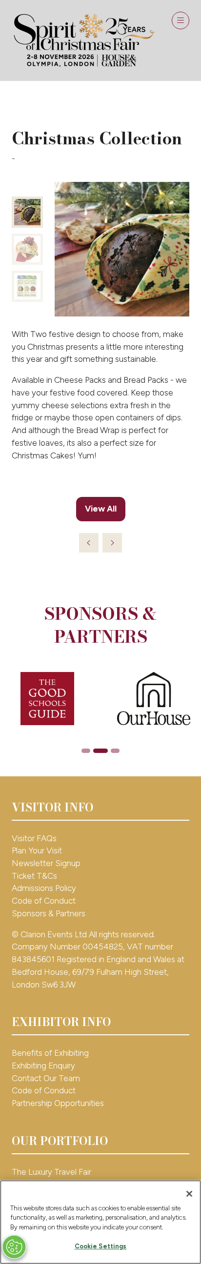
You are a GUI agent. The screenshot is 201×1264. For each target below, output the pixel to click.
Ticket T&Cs (34, 876)
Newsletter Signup (46, 863)
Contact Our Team (46, 1078)
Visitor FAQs (34, 838)
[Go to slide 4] (85, 751)
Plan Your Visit (37, 850)
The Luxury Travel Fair (51, 1172)
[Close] (189, 1194)
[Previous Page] (89, 543)
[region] (100, 1222)
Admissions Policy (44, 888)
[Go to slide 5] (100, 751)
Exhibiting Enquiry (43, 1065)
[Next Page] (112, 543)
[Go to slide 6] (115, 751)
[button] (180, 20)
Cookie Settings (101, 1246)
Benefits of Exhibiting (50, 1053)
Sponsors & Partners (48, 913)
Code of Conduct (44, 901)
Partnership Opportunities (59, 1103)
